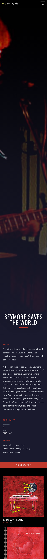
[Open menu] (42, 3)
